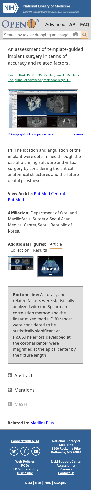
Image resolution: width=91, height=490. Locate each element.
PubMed (16, 199)
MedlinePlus (42, 423)
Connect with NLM (25, 441)
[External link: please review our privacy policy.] (14, 451)
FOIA (25, 465)
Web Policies (25, 461)
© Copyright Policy (21, 134)
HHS (47, 483)
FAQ (84, 24)
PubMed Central (49, 193)
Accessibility (66, 465)
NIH (38, 483)
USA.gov (60, 483)
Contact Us (66, 473)
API (73, 24)
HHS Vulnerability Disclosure (24, 471)
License (78, 134)
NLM (28, 483)
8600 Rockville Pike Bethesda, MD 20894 (66, 450)
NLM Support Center (66, 461)
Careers (66, 469)
